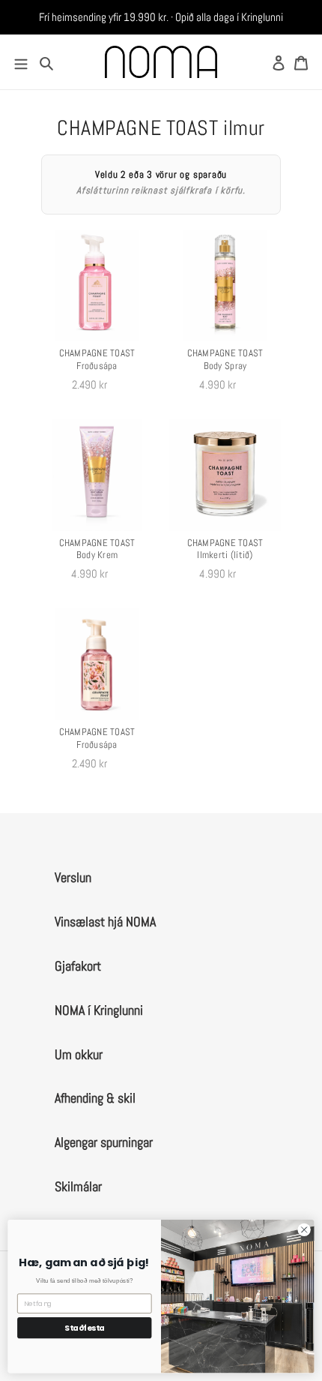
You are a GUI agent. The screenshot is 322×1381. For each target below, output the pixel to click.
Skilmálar (78, 1186)
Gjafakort (78, 965)
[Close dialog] (304, 1229)
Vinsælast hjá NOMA (105, 921)
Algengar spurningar (104, 1142)
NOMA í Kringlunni (99, 1010)
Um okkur (79, 1054)
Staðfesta (84, 1328)
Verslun (73, 877)
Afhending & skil (95, 1097)
